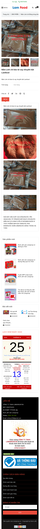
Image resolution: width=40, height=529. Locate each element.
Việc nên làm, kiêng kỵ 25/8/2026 (24, 387)
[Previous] (4, 348)
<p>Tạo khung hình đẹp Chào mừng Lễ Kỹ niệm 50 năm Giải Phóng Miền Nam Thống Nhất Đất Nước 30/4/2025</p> (32, 313)
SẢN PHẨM (14, 14)
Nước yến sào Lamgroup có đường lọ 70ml (26, 245)
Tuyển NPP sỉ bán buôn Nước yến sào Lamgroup (25, 275)
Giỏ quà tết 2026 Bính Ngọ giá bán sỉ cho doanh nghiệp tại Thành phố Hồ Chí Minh (14, 313)
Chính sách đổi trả (8, 497)
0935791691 (23, 1)
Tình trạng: (5, 85)
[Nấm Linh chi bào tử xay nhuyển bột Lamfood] (20, 7)
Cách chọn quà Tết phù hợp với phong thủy (7, 322)
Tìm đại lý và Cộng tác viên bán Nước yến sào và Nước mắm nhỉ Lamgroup (26, 291)
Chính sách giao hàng (9, 493)
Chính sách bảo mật (9, 482)
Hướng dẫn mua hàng (10, 486)
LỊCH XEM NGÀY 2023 (12, 332)
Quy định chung (8, 478)
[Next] (30, 348)
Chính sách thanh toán (10, 490)
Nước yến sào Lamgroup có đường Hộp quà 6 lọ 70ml (26, 260)
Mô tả (5, 99)
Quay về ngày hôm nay (7, 387)
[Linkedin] (16, 94)
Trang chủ (6, 14)
